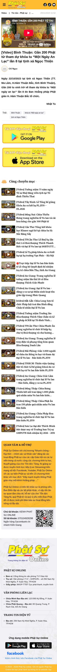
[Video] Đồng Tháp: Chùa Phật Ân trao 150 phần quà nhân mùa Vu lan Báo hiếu (35, 404)
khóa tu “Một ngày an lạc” (34, 113)
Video (4, 13)
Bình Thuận (15, 113)
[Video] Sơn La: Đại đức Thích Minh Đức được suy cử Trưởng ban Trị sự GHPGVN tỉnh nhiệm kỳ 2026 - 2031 (35, 429)
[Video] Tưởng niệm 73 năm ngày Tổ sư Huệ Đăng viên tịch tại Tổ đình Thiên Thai (34, 193)
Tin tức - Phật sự (19, 13)
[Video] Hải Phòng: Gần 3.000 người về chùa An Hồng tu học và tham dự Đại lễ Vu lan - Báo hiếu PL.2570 (36, 354)
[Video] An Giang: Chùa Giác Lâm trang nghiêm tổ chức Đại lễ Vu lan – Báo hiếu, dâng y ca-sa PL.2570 (35, 379)
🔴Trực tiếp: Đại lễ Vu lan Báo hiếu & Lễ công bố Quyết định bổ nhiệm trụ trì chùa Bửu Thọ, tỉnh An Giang (35, 267)
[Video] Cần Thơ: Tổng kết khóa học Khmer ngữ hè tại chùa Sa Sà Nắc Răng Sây (34, 230)
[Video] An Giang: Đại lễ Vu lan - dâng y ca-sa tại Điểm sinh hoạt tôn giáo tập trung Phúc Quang (35, 292)
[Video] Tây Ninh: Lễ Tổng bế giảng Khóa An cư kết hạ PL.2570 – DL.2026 (35, 205)
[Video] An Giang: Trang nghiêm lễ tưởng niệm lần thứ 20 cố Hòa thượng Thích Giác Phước (35, 279)
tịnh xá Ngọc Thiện (18, 117)
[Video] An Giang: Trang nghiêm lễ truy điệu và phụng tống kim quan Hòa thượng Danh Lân (35, 342)
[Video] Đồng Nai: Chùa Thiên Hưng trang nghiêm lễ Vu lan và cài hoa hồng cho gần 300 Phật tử (36, 218)
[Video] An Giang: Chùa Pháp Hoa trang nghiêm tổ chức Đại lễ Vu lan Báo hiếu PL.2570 (35, 417)
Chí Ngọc (13, 69)
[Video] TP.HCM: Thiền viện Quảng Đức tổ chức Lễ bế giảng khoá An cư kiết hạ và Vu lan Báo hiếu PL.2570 (35, 367)
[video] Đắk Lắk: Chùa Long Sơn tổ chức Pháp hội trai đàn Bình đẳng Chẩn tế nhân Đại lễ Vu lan (35, 304)
